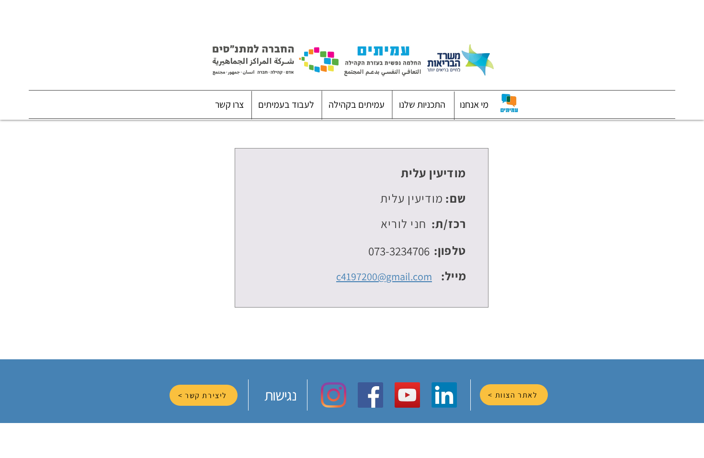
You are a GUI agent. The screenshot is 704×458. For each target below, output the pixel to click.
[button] (474, 104)
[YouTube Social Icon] (407, 395)
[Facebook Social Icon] (370, 395)
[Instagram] (333, 395)
